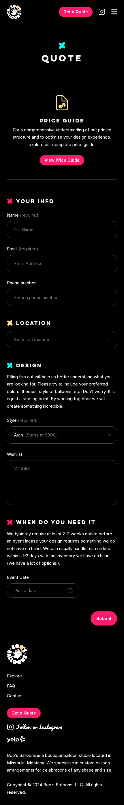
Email (22, 249)
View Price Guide (62, 160)
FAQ (11, 686)
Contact (15, 695)
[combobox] (62, 339)
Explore (14, 676)
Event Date (18, 577)
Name (23, 215)
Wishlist (14, 454)
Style (22, 420)
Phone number (21, 283)
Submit (103, 618)
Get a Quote (75, 11)
